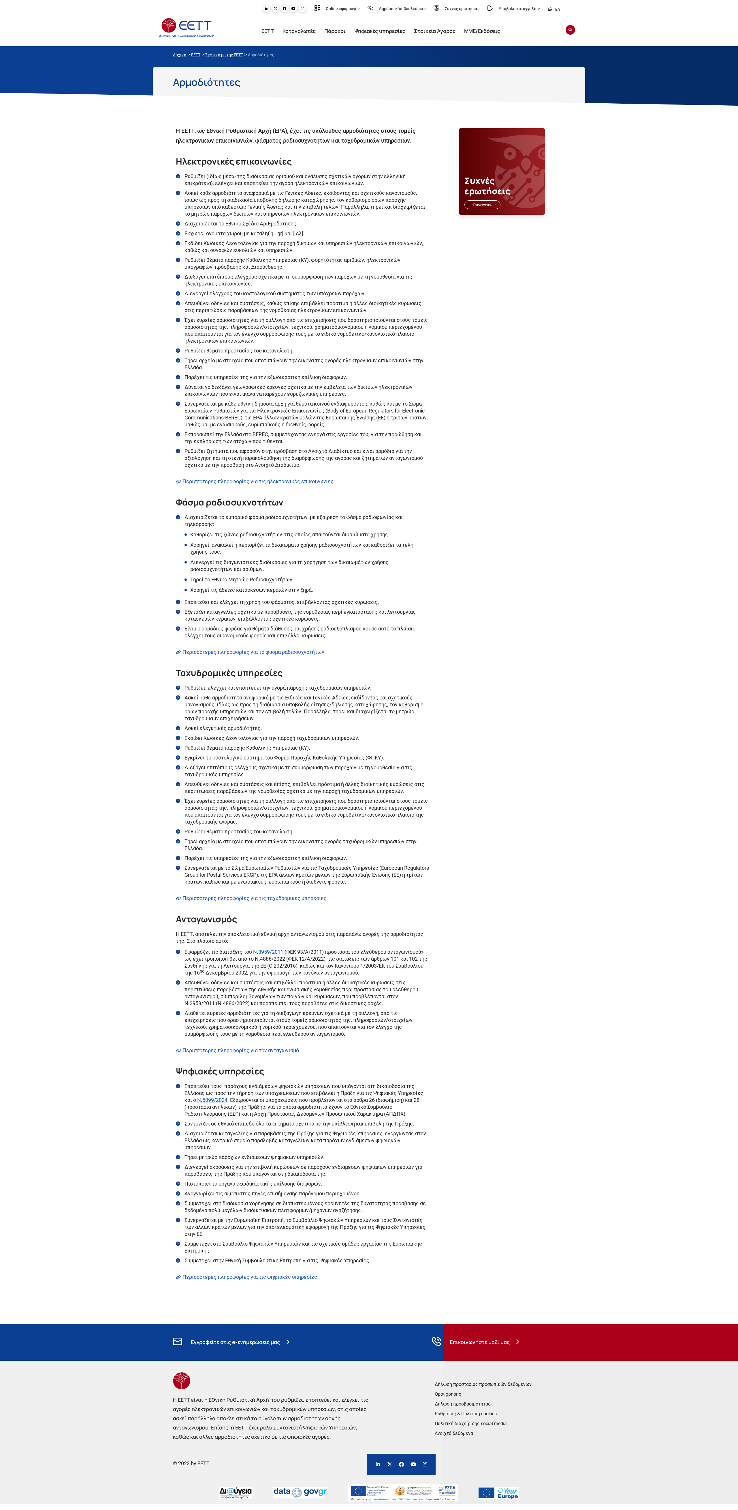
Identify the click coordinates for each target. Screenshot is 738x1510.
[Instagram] (302, 8)
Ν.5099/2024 (212, 1100)
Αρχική (179, 55)
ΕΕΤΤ (267, 30)
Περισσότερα (482, 204)
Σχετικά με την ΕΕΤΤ (224, 55)
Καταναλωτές (299, 30)
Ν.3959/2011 (268, 952)
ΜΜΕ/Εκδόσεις (482, 30)
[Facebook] (284, 8)
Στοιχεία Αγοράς (434, 30)
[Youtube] (293, 8)
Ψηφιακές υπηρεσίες (379, 30)
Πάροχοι (335, 30)
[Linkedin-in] (266, 8)
